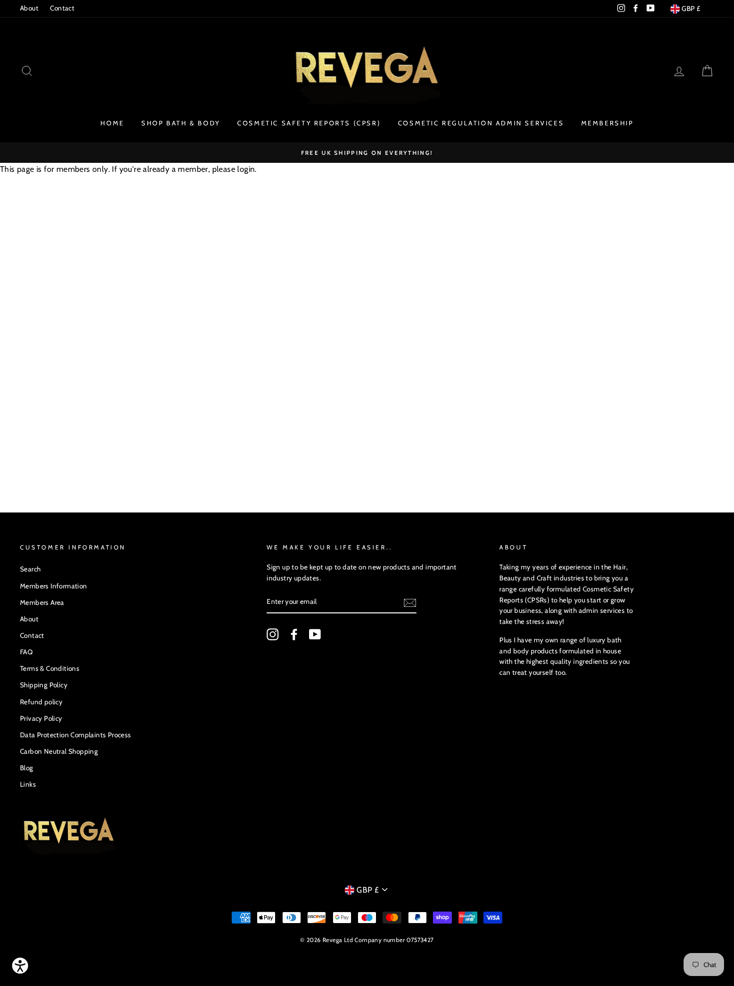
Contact (62, 8)
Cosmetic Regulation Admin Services (481, 123)
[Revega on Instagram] (273, 634)
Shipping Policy (43, 685)
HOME (112, 123)
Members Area (42, 602)
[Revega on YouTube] (315, 634)
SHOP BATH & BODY (180, 123)
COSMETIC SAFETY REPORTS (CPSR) (308, 123)
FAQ (26, 652)
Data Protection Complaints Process (75, 735)
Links (28, 784)
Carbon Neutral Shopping (59, 751)
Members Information (53, 586)
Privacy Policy (41, 718)
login (246, 169)
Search (30, 569)
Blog (26, 768)
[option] (367, 152)
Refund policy (41, 702)
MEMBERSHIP (607, 123)
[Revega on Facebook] (294, 634)
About (29, 8)
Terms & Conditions (49, 668)
